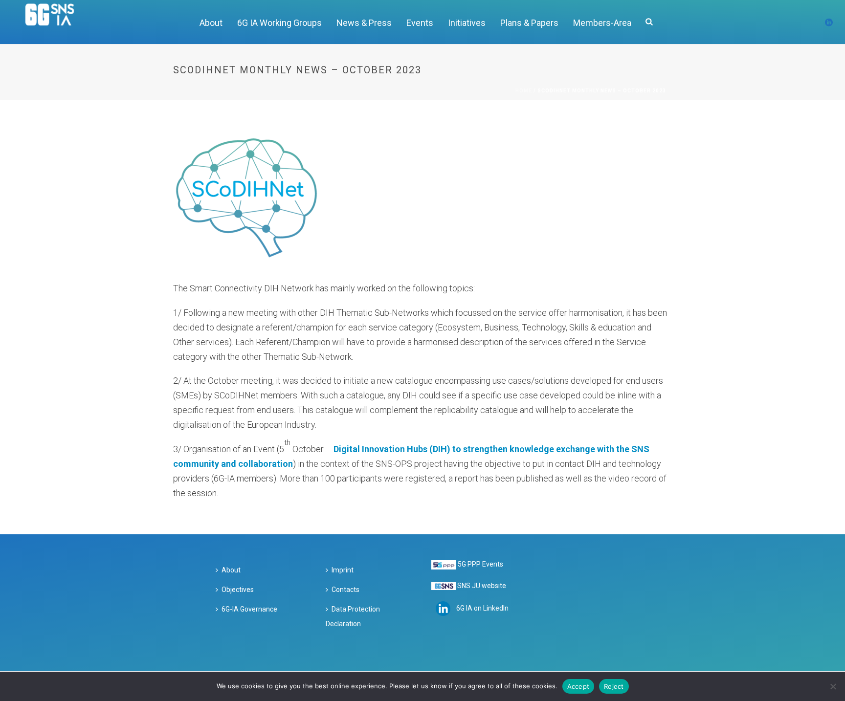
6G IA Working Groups (279, 23)
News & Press (364, 23)
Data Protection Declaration (353, 616)
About (211, 23)
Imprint (343, 570)
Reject (614, 686)
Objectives (238, 589)
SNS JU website (481, 586)
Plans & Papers (529, 23)
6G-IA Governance (249, 609)
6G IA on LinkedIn (482, 608)
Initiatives (467, 23)
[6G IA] (55, 22)
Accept (578, 686)
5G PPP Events (480, 564)
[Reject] (833, 686)
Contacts (345, 589)
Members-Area (602, 23)
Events (419, 23)
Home (523, 90)
